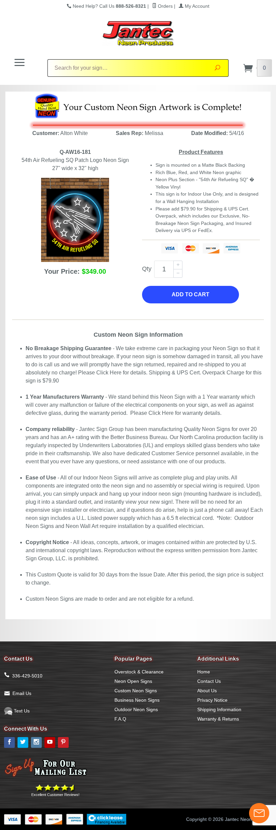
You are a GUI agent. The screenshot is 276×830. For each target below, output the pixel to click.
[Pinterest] (63, 742)
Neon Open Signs (133, 681)
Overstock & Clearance (139, 671)
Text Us (21, 710)
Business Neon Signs (137, 700)
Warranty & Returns (218, 719)
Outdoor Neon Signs (136, 709)
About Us (207, 690)
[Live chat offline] (259, 813)
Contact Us (209, 681)
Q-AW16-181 (75, 152)
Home (203, 671)
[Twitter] (23, 742)
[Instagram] (36, 742)
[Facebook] (9, 742)
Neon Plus (166, 179)
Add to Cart (190, 294)
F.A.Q (120, 719)
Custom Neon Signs (135, 690)
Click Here (109, 372)
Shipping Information (219, 709)
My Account (196, 6)
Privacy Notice (212, 700)
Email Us (21, 693)
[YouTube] (49, 742)
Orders (165, 6)
